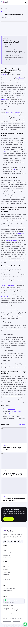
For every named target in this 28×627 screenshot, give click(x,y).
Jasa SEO (5, 550)
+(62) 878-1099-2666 (16, 411)
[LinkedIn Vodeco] (4, 541)
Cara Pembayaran (7, 590)
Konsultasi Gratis (8, 519)
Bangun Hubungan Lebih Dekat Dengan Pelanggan (14, 58)
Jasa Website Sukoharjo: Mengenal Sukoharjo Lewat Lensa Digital (12, 41)
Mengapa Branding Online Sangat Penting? (13, 45)
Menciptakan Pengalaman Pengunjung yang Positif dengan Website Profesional (15, 52)
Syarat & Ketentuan (7, 621)
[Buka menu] (25, 2)
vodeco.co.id (11, 409)
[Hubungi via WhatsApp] (25, 624)
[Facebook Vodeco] (11, 541)
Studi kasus (6, 574)
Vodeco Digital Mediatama (12, 112)
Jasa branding (6, 555)
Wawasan (8, 8)
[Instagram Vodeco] (8, 541)
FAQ (4, 593)
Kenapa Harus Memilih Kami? (12, 55)
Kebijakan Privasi (16, 621)
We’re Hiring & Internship (9, 588)
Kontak (5, 582)
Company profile (7, 553)
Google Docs (20, 233)
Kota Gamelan (20, 78)
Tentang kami (6, 572)
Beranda (3, 8)
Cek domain (6, 566)
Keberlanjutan (6, 579)
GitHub (14, 169)
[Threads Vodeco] (18, 541)
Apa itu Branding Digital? (11, 49)
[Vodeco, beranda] (6, 2)
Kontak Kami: (8, 61)
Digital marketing (7, 557)
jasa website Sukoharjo (12, 240)
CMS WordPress (5, 297)
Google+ (5, 151)
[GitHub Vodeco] (15, 541)
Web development (7, 548)
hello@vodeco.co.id (11, 414)
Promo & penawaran (8, 564)
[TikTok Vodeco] (21, 541)
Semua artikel (23, 424)
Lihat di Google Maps (10, 613)
